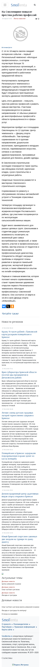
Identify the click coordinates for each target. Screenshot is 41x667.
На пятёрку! (21, 611)
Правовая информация (24, 627)
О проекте (6, 624)
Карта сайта (7, 630)
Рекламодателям (20, 624)
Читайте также (10, 313)
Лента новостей (19, 18)
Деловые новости (8, 581)
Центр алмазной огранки (11, 584)
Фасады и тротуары (9, 595)
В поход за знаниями (9, 614)
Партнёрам (7, 627)
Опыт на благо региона (10, 590)
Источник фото (7, 47)
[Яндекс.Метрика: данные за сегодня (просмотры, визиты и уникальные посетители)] (20, 664)
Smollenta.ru (7, 636)
